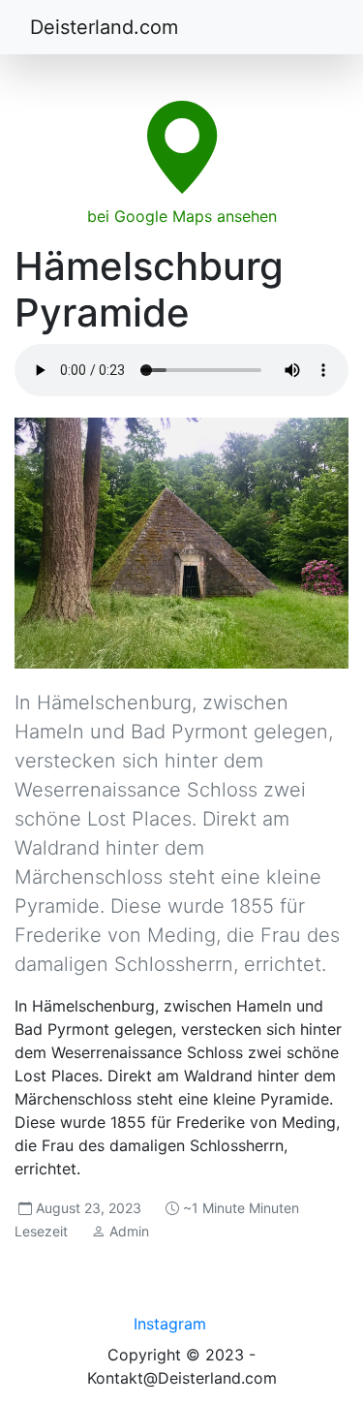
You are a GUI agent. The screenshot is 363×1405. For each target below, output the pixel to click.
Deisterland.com (104, 27)
